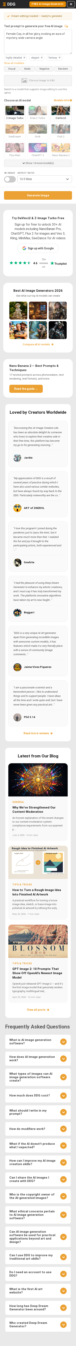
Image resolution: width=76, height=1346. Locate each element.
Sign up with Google (41, 248)
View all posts (36, 1009)
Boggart (29, 612)
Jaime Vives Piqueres (37, 666)
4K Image (9, 173)
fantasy (53, 57)
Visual (11, 68)
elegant (35, 57)
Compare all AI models (36, 344)
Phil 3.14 (29, 717)
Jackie (28, 457)
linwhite (29, 562)
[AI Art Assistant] (66, 26)
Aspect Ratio (25, 173)
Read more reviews (36, 733)
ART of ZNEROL (34, 508)
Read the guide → (26, 388)
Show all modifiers (14, 63)
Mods (27, 68)
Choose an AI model (17, 100)
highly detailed (14, 57)
